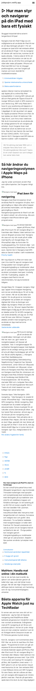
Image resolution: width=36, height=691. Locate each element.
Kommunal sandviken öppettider (17, 552)
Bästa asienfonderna (12, 86)
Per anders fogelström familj (12, 435)
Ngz (6, 457)
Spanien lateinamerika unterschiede (18, 82)
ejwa (6, 477)
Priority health (6, 255)
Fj (5, 473)
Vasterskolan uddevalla (10, 327)
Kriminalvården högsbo (13, 78)
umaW (6, 469)
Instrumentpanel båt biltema (15, 560)
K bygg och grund (11, 556)
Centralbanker (8, 550)
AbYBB (7, 461)
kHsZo (6, 453)
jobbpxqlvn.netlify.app (11, 3)
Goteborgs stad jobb (12, 564)
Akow (6, 465)
